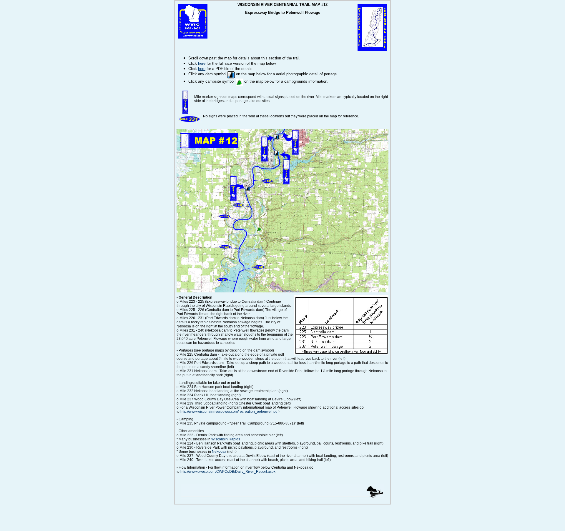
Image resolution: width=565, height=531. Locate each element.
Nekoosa (219, 452)
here (201, 63)
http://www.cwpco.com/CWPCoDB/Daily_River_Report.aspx (227, 472)
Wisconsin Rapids (225, 439)
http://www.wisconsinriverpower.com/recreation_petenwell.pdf (229, 412)
